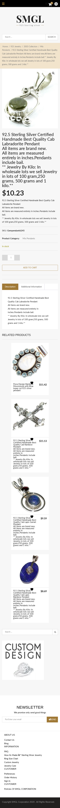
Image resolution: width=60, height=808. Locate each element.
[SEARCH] (55, 632)
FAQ (6, 752)
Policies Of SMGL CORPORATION (20, 789)
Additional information (31, 287)
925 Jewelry (16, 47)
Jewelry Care (10, 766)
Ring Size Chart (11, 759)
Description (10, 287)
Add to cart (30, 268)
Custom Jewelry (11, 762)
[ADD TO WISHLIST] (33, 384)
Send (53, 719)
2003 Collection (30, 47)
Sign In (7, 781)
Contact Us (9, 740)
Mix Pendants (29, 239)
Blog (6, 744)
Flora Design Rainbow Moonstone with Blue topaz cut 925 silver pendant (23, 387)
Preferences (9, 774)
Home (5, 47)
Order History (10, 778)
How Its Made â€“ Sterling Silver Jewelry (23, 755)
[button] (53, 73)
